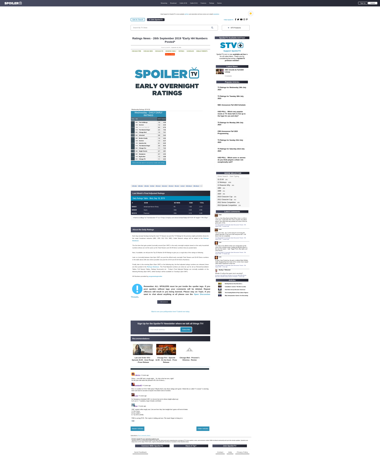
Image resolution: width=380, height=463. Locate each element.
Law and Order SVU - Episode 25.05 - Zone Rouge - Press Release (143, 360)
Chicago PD (159, 51)
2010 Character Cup (225, 197)
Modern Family (171, 51)
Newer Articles (137, 429)
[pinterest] (247, 19)
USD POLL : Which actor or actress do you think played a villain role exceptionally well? (231, 160)
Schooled (190, 51)
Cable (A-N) (183, 3)
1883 (219, 188)
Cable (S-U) (194, 3)
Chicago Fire (136, 51)
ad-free (187, 14)
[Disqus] (170, 396)
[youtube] (241, 19)
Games (219, 3)
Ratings (211, 3)
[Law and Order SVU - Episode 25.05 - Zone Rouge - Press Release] (143, 355)
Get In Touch (137, 20)
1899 (219, 191)
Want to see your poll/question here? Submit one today (170, 311)
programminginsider (155, 276)
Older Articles (203, 429)
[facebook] (236, 19)
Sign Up (362, 3)
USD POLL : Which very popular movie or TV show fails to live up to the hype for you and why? (232, 114)
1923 (219, 194)
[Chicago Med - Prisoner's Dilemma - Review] (189, 355)
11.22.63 (221, 179)
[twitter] (238, 19)
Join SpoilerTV (157, 20)
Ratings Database (153, 267)
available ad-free (239, 54)
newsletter (216, 14)
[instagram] (244, 19)
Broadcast (173, 3)
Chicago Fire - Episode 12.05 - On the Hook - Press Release (166, 360)
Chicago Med (148, 51)
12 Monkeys (222, 182)
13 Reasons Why (224, 185)
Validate (372, 3)
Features (203, 3)
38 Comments (164, 302)
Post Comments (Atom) (144, 435)
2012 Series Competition (227, 202)
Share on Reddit (170, 54)
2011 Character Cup (225, 199)
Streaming (164, 3)
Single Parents (202, 51)
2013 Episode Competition (227, 205)
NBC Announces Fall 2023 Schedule (232, 105)
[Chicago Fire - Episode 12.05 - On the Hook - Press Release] (166, 355)
